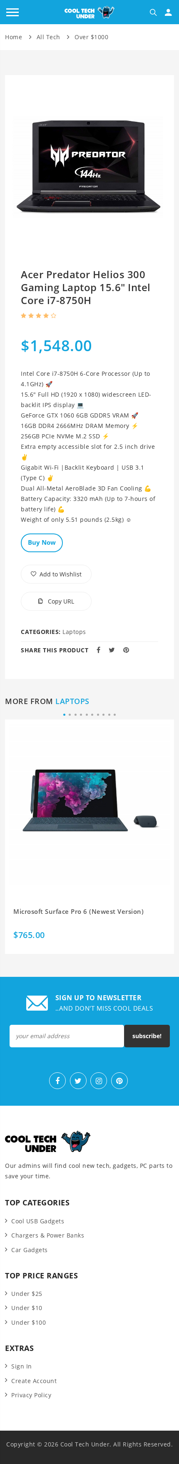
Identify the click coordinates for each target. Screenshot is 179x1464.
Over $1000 (91, 37)
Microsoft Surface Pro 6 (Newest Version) (78, 912)
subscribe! (147, 1036)
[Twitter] (78, 1080)
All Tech (48, 37)
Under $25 (26, 1294)
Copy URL (60, 601)
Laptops (74, 632)
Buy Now (42, 542)
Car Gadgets (29, 1250)
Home (13, 37)
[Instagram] (98, 1080)
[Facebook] (57, 1080)
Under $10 (26, 1308)
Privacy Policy (31, 1395)
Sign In (21, 1366)
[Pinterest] (119, 1080)
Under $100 (28, 1322)
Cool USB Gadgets (37, 1221)
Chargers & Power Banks (47, 1235)
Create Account (34, 1381)
